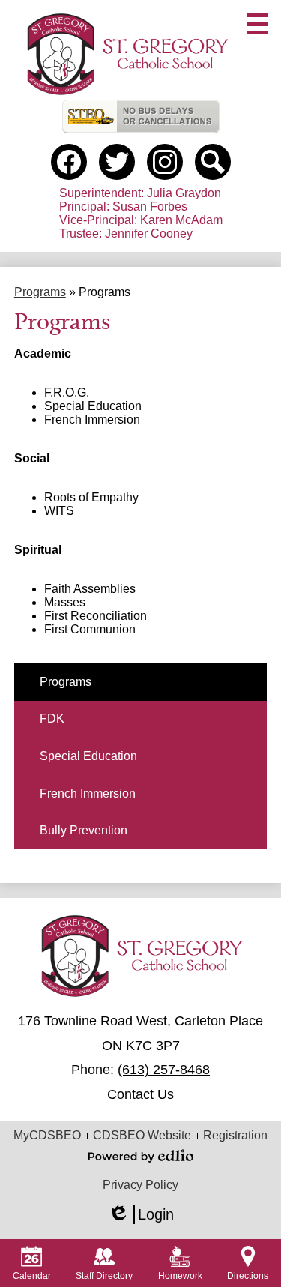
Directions (247, 1276)
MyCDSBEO (47, 1135)
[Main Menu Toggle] (257, 23)
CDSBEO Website (142, 1135)
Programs (40, 292)
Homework (180, 1276)
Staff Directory (104, 1276)
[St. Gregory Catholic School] (126, 53)
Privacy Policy (140, 1184)
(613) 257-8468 (164, 1069)
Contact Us (140, 1094)
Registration (235, 1135)
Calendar (32, 1276)
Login (141, 1215)
